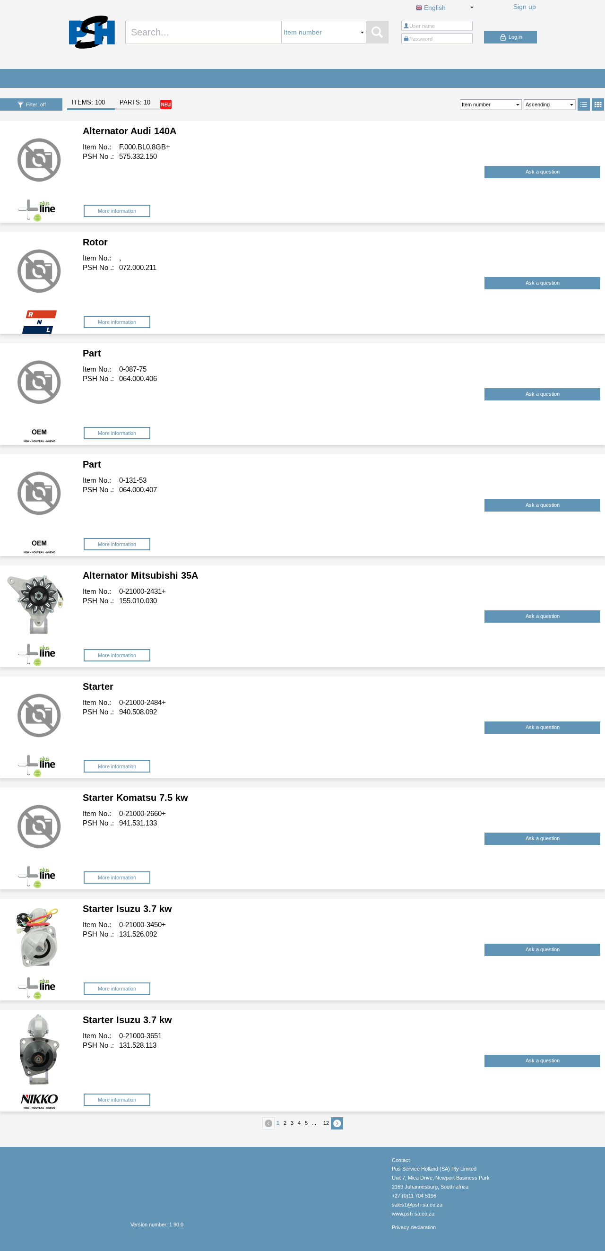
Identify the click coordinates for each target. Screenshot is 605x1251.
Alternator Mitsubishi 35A (140, 575)
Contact (401, 1160)
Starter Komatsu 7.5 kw (135, 797)
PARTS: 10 (135, 102)
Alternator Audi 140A (129, 131)
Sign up (524, 6)
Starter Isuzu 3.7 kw (127, 909)
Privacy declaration (414, 1227)
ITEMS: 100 (88, 102)
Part (92, 353)
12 (326, 1123)
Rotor (95, 242)
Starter (98, 686)
